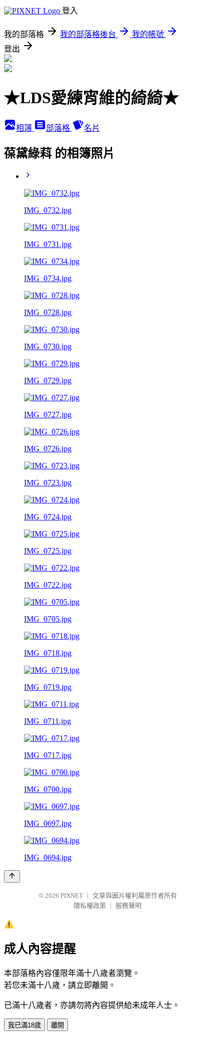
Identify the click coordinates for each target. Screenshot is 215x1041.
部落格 (59, 128)
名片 (92, 128)
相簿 (25, 128)
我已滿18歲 (24, 1025)
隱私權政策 (90, 905)
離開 (57, 1025)
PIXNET (71, 895)
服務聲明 (129, 905)
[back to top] (12, 876)
